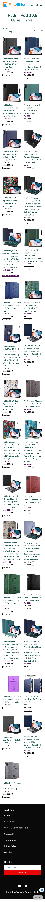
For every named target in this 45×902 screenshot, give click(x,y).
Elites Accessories (18, 892)
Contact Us (9, 822)
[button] (41, 890)
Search (7, 816)
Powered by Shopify (32, 892)
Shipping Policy (10, 834)
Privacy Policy (10, 846)
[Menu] (41, 4)
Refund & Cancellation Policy (16, 828)
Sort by (5, 28)
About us (8, 852)
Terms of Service (11, 840)
